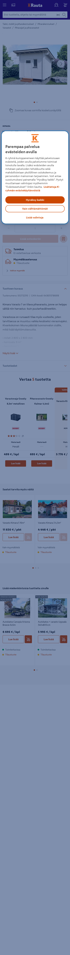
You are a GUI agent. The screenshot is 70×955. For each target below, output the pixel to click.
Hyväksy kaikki (35, 200)
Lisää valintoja (34, 217)
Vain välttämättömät (35, 208)
